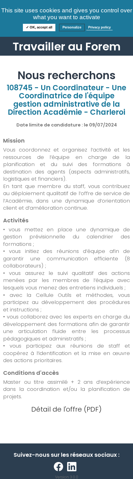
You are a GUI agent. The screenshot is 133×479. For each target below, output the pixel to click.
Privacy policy (99, 27)
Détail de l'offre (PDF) (66, 409)
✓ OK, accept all (39, 27)
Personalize (71, 27)
